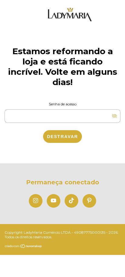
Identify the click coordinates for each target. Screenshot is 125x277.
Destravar (62, 136)
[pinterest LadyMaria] (89, 201)
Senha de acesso (62, 104)
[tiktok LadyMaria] (71, 201)
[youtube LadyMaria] (53, 201)
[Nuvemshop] (23, 246)
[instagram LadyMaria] (35, 201)
